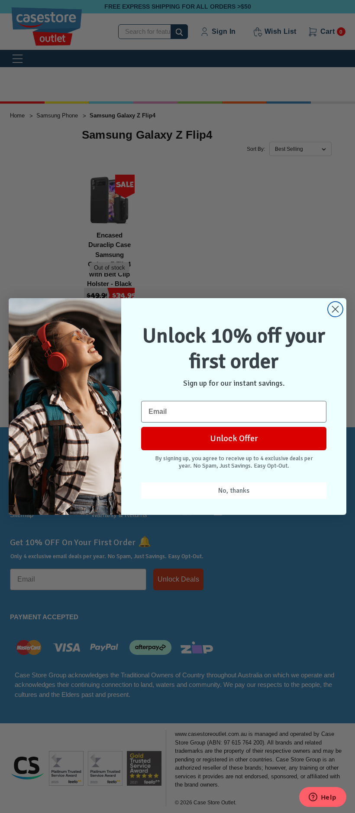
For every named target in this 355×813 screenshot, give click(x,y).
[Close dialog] (335, 309)
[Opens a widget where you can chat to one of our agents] (322, 798)
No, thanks (233, 490)
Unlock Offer (234, 438)
